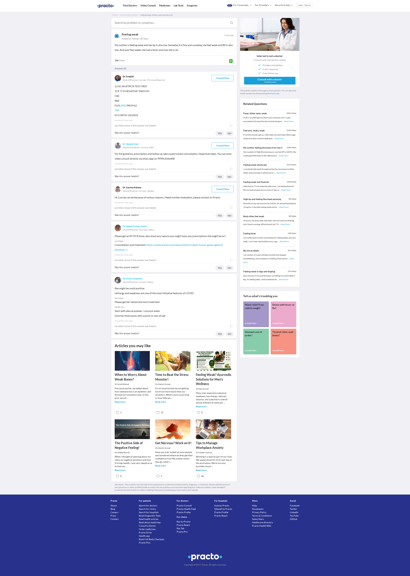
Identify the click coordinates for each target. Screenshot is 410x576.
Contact (115, 519)
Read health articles (148, 519)
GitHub (293, 519)
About (114, 505)
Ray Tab (180, 528)
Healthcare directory (262, 522)
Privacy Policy (259, 512)
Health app (144, 535)
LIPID (123, 105)
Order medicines (147, 529)
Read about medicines (150, 522)
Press (113, 515)
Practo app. (275, 93)
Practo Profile (184, 512)
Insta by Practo (221, 505)
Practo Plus (144, 542)
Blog (113, 509)
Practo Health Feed (186, 509)
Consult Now (222, 78)
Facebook (294, 505)
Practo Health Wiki (261, 525)
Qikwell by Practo (223, 509)
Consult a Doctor (147, 525)
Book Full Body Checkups (151, 539)
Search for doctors (148, 505)
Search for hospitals (149, 512)
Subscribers (258, 519)
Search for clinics (147, 509)
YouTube (294, 515)
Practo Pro (182, 531)
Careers (114, 512)
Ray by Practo (183, 521)
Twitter (293, 509)
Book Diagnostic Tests (150, 515)
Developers (257, 509)
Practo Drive (145, 532)
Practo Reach (183, 525)
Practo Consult (184, 505)
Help (254, 505)
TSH (117, 110)
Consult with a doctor (129, 15)
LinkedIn (294, 512)
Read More (288, 121)
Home (114, 15)
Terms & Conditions (262, 515)
